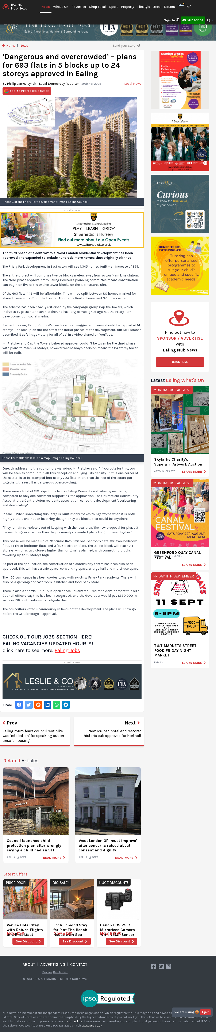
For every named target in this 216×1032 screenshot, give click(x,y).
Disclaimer (60, 972)
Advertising (52, 964)
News (45, 7)
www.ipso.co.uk (92, 1025)
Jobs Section (60, 637)
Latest (177, 380)
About (29, 964)
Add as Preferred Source (29, 91)
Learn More (192, 472)
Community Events (168, 555)
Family (158, 662)
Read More (52, 858)
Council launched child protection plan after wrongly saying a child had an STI (34, 845)
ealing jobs (67, 650)
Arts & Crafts (165, 471)
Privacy (47, 972)
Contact (78, 964)
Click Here (180, 362)
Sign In (169, 20)
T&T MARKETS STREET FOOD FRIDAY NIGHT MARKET (175, 650)
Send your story (124, 46)
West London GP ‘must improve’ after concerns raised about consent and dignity (108, 845)
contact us (74, 1021)
